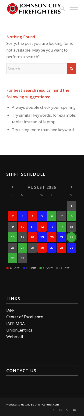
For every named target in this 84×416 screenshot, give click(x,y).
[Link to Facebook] (53, 410)
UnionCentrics (19, 330)
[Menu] (71, 9)
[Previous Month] (12, 187)
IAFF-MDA (15, 323)
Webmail (14, 336)
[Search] (60, 9)
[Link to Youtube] (74, 410)
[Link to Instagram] (60, 410)
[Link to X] (67, 410)
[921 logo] (34, 9)
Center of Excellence (24, 316)
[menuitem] (60, 9)
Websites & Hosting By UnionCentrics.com (32, 404)
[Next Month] (71, 187)
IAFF (10, 310)
